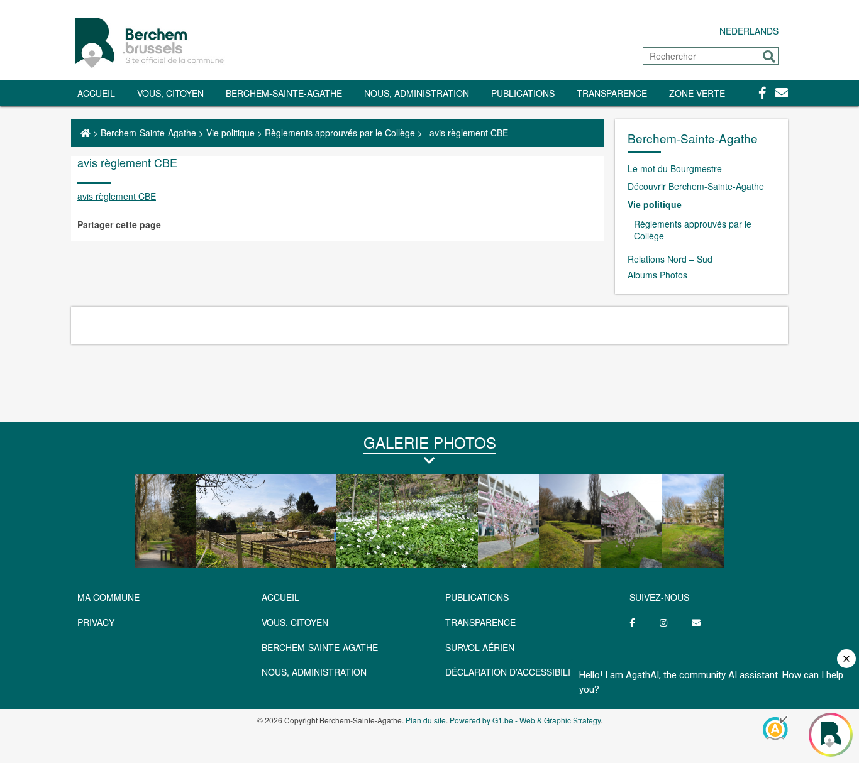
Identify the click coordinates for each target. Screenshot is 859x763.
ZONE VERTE (697, 93)
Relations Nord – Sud (670, 259)
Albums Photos (657, 274)
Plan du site (426, 720)
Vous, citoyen (170, 93)
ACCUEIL (280, 597)
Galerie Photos (429, 442)
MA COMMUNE (108, 597)
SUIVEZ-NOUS (659, 597)
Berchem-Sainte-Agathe (284, 93)
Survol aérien (479, 647)
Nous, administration (416, 93)
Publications (523, 93)
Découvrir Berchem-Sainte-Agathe (696, 186)
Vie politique (230, 132)
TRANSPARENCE (612, 93)
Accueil (96, 93)
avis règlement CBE (116, 196)
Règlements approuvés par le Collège (340, 132)
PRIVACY (95, 622)
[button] (769, 56)
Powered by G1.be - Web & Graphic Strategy (525, 720)
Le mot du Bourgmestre (675, 168)
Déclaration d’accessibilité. (514, 672)
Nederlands (749, 31)
